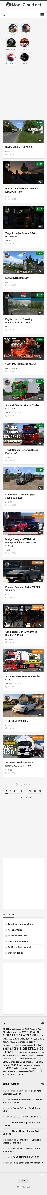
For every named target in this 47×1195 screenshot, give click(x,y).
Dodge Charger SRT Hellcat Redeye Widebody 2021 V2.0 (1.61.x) (20, 542)
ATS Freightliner (33, 1039)
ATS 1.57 (27, 1032)
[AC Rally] (24, 57)
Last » (28, 797)
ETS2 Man (24, 1059)
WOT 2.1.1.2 (17, 1074)
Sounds (8, 457)
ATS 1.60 (29, 1035)
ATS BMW (14, 1039)
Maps (7, 151)
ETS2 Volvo (8, 1071)
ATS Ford (23, 1039)
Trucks (8, 241)
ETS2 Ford (20, 1056)
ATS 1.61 (40, 1036)
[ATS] (26, 28)
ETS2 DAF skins (10, 1056)
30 (40, 791)
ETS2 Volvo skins (21, 1071)
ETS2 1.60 (11, 1052)
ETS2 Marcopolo (34, 1059)
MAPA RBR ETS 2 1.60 (17, 277)
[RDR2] (24, 42)
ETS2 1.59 (35, 1048)
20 (35, 791)
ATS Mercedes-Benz (23, 1042)
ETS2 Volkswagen (33, 1068)
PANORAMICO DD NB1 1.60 (26, 1157)
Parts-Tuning (11, 368)
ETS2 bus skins (33, 1053)
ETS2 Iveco (28, 1056)
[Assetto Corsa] (11, 57)
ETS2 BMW (23, 1053)
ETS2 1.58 (18, 1048)
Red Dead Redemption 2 (19, 947)
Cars (7, 550)
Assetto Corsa (15, 930)
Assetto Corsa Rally (17, 936)
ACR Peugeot (31, 1029)
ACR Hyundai (9, 1029)
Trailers (16, 413)
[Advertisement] (23, 95)
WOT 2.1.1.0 (35, 1071)
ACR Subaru (16, 1033)
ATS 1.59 (16, 1035)
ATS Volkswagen (26, 1045)
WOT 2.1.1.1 (7, 1074)
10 (30, 791)
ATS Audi (6, 1039)
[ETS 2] (13, 28)
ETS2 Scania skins (20, 1065)
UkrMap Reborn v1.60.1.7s (19, 147)
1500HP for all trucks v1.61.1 (20, 364)
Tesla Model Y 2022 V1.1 (18, 721)
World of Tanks (15, 953)
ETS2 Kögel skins (14, 1059)
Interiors (9, 639)
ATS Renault (15, 1045)
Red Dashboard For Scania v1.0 (28, 1163)
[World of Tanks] (11, 42)
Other (8, 196)
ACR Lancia (19, 1029)
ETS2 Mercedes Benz (14, 1062)
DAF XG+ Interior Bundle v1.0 (27, 1117)
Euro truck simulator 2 (19, 941)
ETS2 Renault (31, 1062)
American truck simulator (20, 924)
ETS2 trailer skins (16, 1068)
